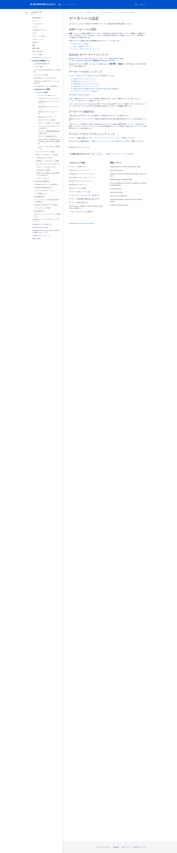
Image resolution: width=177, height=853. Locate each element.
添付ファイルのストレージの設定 (47, 155)
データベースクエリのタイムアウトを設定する (84, 195)
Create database (115, 188)
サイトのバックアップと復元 (45, 151)
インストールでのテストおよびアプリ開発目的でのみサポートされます (92, 60)
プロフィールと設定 (38, 36)
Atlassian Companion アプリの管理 (45, 205)
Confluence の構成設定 (41, 181)
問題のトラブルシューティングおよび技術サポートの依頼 (110, 141)
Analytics (35, 42)
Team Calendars (37, 51)
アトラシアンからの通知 (42, 208)
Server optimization (116, 192)
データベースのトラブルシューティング (86, 49)
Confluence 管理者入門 (41, 64)
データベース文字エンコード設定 (49, 123)
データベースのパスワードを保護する (81, 212)
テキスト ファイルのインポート (46, 167)
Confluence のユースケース (41, 57)
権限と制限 (35, 48)
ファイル (35, 27)
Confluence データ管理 (42, 89)
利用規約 (116, 847)
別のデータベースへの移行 (46, 120)
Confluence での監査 (43, 170)
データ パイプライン (42, 178)
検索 (136, 4)
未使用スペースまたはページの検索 (47, 161)
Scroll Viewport (89, 223)
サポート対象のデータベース (82, 46)
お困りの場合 (36, 238)
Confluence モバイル (39, 30)
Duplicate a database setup (119, 205)
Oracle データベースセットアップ (49, 98)
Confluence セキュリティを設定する (46, 184)
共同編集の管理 (39, 196)
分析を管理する (39, 211)
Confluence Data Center (40, 227)
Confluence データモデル (44, 158)
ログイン (142, 4)
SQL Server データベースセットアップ (85, 86)
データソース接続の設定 (136, 124)
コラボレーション (38, 39)
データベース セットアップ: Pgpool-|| (85, 91)
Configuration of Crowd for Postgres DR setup (125, 167)
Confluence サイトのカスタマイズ (45, 78)
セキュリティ (126, 847)
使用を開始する (37, 18)
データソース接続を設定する (47, 136)
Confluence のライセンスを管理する (46, 86)
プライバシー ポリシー (103, 847)
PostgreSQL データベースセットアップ (86, 84)
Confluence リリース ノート (41, 235)
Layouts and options (117, 170)
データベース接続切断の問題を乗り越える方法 (84, 199)
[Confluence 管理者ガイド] (115, 12)
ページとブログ (37, 24)
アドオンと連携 (37, 54)
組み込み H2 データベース (46, 117)
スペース (35, 21)
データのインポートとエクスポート (47, 164)
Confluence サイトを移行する (42, 224)
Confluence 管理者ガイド (40, 60)
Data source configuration (118, 196)
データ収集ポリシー (40, 193)
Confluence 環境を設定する (43, 187)
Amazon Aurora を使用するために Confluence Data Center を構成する (49, 141)
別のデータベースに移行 (81, 44)
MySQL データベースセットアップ (84, 81)
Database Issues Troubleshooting (121, 179)
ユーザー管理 (38, 67)
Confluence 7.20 (36, 12)
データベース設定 (42, 92)
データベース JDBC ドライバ (47, 95)
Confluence (79, 223)
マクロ (34, 33)
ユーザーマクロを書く (41, 75)
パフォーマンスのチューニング (44, 190)
